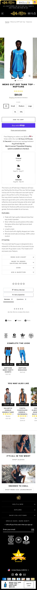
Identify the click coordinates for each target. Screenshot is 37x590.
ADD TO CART (28, 584)
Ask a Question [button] (19, 295)
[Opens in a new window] (13, 574)
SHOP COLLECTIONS (18, 515)
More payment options (18, 130)
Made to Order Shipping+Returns (18, 262)
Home (7, 22)
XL (15, 112)
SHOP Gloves (18, 459)
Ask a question (18, 272)
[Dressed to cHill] (18, 474)
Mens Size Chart (18, 257)
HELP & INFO (18, 504)
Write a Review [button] (19, 290)
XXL (21, 112)
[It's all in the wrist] (18, 444)
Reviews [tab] (7, 299)
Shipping (11, 97)
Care (18, 267)
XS (6, 106)
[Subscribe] (33, 529)
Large (30, 106)
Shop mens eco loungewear (18, 489)
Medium (21, 106)
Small (13, 106)
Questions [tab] (20, 299)
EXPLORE (18, 510)
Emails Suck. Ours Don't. (18, 521)
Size (18, 102)
